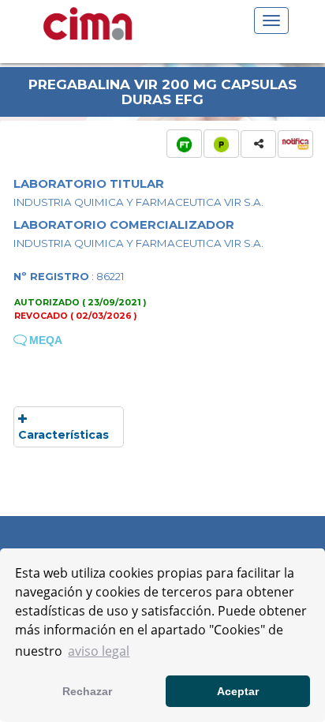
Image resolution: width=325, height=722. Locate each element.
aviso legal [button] (98, 651)
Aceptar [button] (238, 691)
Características (63, 435)
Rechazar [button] (87, 691)
